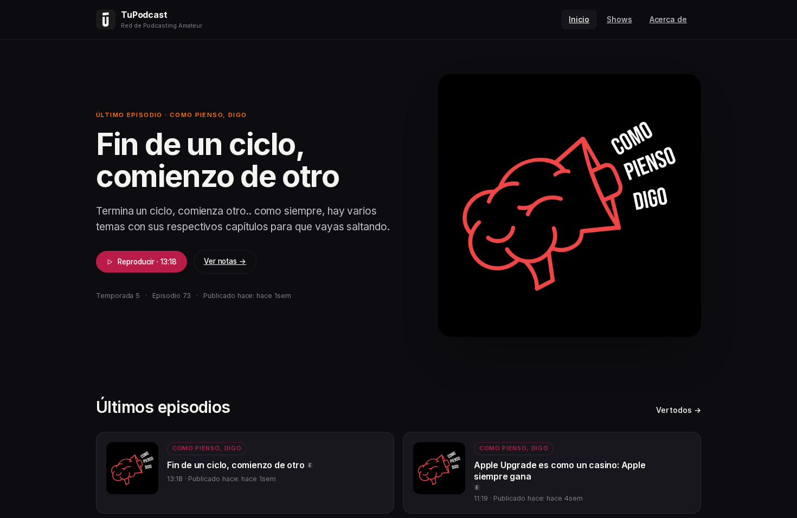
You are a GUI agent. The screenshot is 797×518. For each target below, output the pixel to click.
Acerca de (668, 19)
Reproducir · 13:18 (147, 261)
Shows (619, 19)
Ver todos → (678, 410)
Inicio (579, 19)
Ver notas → (225, 261)
